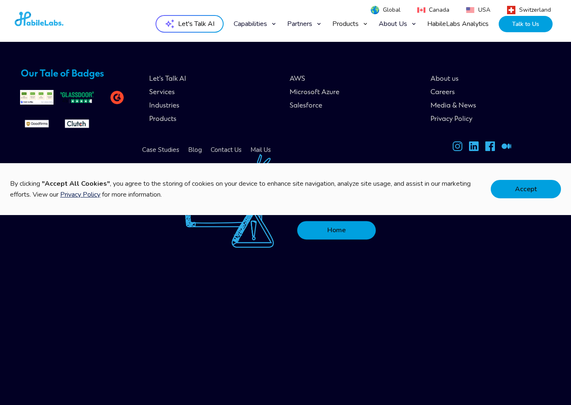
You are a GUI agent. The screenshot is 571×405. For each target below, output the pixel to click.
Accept (526, 189)
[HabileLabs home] (61, 21)
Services (162, 92)
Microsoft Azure (314, 92)
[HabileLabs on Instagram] (457, 147)
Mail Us (260, 150)
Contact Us (226, 150)
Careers (443, 92)
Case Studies (160, 150)
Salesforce (306, 106)
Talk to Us (525, 24)
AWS (297, 79)
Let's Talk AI (167, 79)
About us (445, 79)
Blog (195, 150)
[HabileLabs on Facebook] (490, 147)
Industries (164, 106)
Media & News (453, 106)
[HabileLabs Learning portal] (506, 147)
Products (162, 119)
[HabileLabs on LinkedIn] (474, 147)
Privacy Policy (451, 119)
